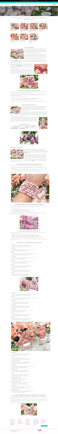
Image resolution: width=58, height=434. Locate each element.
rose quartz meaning (22, 128)
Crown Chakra (19, 65)
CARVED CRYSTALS (13, 423)
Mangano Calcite (15, 126)
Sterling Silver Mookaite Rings (24, 30)
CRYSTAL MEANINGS (28, 424)
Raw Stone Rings (41, 30)
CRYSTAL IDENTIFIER (28, 423)
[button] (55, 4)
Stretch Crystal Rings (14, 30)
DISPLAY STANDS (12, 424)
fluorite (33, 160)
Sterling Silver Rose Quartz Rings (33, 41)
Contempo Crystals (14, 431)
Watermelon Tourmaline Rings (15, 40)
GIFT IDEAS (12, 425)
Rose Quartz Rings (22, 40)
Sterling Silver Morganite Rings (33, 30)
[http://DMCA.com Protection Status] (39, 430)
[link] (29, 0)
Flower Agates (15, 128)
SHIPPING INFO (20, 423)
